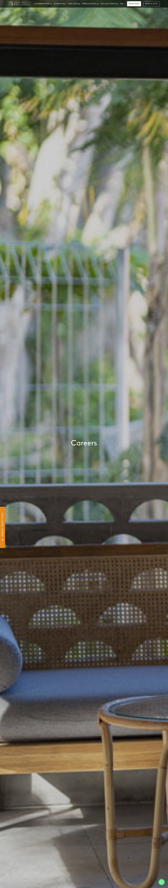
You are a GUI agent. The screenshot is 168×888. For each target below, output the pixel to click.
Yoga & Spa (73, 4)
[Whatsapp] (162, 882)
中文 (121, 4)
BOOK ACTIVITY (151, 4)
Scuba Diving (59, 4)
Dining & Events (89, 4)
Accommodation (41, 4)
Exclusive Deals (108, 4)
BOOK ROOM (134, 4)
